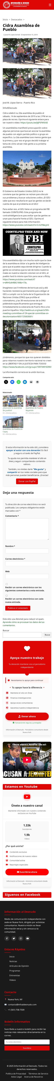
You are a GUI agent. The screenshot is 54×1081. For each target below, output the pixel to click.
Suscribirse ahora (28, 872)
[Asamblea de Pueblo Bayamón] (36, 401)
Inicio (5, 19)
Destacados (16, 19)
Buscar (6, 630)
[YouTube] (27, 938)
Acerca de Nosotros (33, 1076)
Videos (12, 980)
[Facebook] (6, 938)
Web (7, 571)
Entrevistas (14, 975)
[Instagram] (20, 938)
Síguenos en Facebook (22, 894)
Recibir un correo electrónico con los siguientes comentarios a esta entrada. (25, 589)
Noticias (13, 961)
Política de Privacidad (16, 1073)
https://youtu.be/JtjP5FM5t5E (34, 122)
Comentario (12, 516)
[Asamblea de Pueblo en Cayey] (13, 422)
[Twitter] (13, 938)
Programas (14, 970)
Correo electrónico (15, 558)
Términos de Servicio (38, 1073)
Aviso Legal (16, 1076)
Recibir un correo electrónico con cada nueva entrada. (24, 600)
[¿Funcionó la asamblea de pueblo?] (13, 401)
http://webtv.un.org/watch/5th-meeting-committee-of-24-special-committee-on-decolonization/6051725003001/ (26, 313)
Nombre (10, 546)
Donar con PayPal (27, 481)
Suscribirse (27, 1048)
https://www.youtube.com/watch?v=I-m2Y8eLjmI (26, 225)
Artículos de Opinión (19, 966)
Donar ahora (28, 716)
